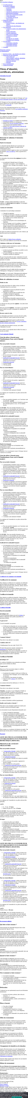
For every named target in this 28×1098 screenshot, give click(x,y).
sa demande (8, 105)
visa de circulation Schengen (17, 123)
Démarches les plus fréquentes (13, 26)
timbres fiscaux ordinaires (14, 239)
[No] (22, 1097)
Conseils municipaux (11, 33)
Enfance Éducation (11, 31)
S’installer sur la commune (12, 40)
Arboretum (9, 10)
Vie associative (6, 41)
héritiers (21, 615)
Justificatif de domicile (8, 362)
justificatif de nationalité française (13, 765)
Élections (8, 62)
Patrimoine (9, 9)
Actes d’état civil (10, 56)
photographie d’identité (9, 751)
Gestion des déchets (8, 65)
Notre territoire (9, 19)
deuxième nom (6, 873)
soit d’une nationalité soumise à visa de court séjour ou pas (13, 98)
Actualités (5, 47)
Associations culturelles (12, 43)
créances (13, 678)
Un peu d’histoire (10, 7)
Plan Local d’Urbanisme (12, 34)
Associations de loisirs (11, 45)
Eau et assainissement (8, 63)
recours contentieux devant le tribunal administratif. (13, 322)
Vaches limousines (10, 16)
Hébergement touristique (12, 13)
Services (8, 37)
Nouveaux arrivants (11, 61)
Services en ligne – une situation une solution (14, 54)
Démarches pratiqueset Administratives (5, 50)
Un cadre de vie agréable (12, 38)
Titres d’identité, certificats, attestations (15, 58)
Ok (13, 1097)
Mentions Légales (4, 1085)
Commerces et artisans (11, 36)
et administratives (8, 21)
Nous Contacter (4, 1084)
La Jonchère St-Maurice (9, 5)
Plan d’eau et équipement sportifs (14, 14)
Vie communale (7, 27)
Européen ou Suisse (8, 120)
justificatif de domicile (10, 756)
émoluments (3, 649)
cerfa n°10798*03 (10, 151)
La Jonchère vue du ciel (12, 17)
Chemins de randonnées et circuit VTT (15, 11)
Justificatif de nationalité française (11, 357)
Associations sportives (11, 44)
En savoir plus (18, 1097)
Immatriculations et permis (12, 59)
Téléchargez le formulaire (6, 1056)
